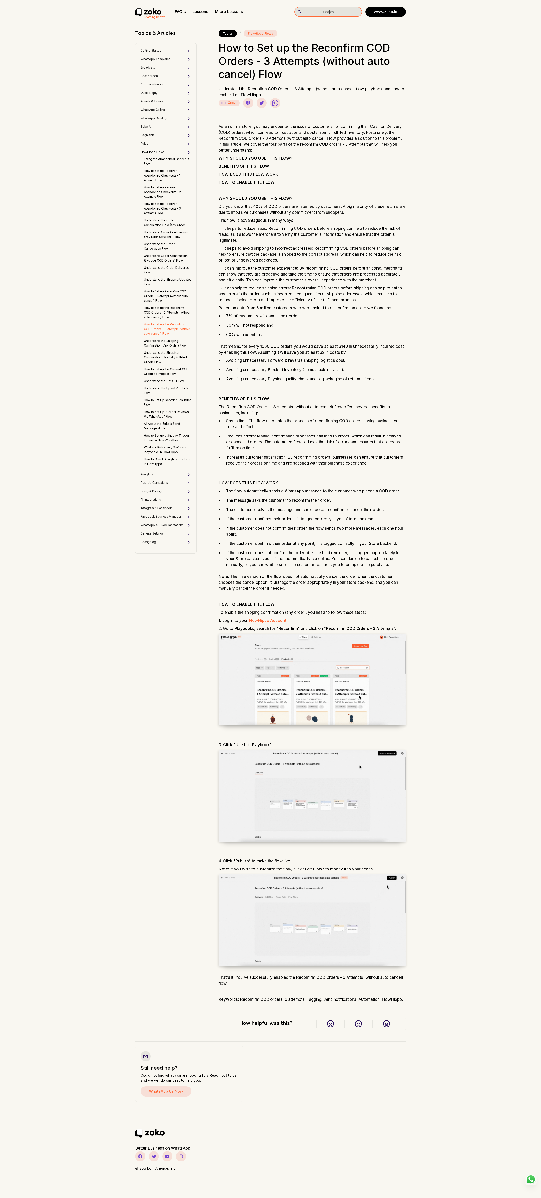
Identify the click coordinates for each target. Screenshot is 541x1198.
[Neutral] (358, 1024)
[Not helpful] (330, 1024)
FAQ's (180, 11)
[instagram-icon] (181, 1156)
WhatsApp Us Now (166, 1091)
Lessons (200, 11)
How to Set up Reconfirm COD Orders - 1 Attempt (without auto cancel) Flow (166, 295)
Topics (228, 33)
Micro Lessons (229, 11)
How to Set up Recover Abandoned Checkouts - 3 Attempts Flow (162, 208)
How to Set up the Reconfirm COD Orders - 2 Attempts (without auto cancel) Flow (167, 312)
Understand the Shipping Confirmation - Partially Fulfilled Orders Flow (165, 357)
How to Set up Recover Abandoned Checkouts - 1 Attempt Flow (162, 175)
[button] (166, 50)
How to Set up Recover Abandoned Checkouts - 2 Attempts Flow (162, 191)
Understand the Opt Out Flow (164, 381)
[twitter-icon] (154, 1156)
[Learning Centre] (148, 11)
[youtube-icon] (167, 1156)
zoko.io (385, 12)
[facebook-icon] (140, 1156)
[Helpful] (386, 1024)
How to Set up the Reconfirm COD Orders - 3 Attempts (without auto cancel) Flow (167, 328)
